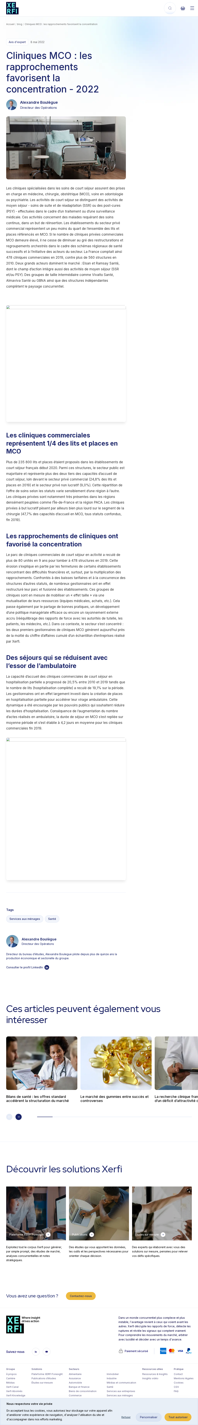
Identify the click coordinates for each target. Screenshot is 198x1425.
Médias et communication (121, 1382)
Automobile (75, 1382)
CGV (176, 1386)
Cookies (178, 1382)
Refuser (126, 1417)
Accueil (10, 24)
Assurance (75, 1378)
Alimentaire (75, 1374)
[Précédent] (9, 1117)
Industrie (112, 1378)
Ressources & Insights (155, 1374)
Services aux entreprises (121, 1391)
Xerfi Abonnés (14, 1391)
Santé (52, 918)
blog (19, 24)
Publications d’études (44, 1378)
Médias (10, 1382)
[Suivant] (18, 1117)
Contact (178, 1374)
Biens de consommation (82, 1391)
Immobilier (113, 1374)
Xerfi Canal (12, 1386)
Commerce (75, 1395)
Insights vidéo (150, 1378)
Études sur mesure (42, 1382)
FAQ (176, 1391)
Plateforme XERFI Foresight (47, 1374)
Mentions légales (184, 1378)
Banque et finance (79, 1386)
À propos (11, 1374)
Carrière (10, 1378)
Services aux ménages (24, 918)
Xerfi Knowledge (15, 1395)
